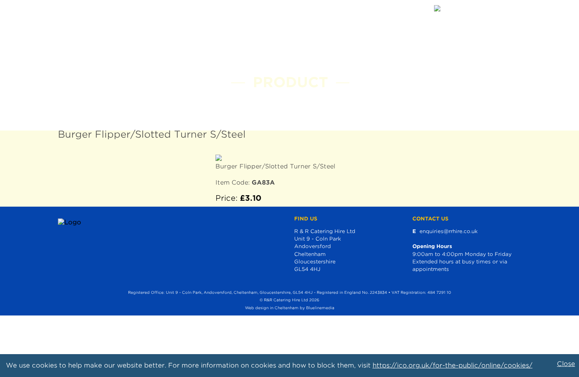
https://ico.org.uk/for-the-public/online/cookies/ (453, 365)
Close (566, 364)
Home (71, 11)
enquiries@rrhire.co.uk (448, 231)
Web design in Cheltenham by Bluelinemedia (289, 308)
